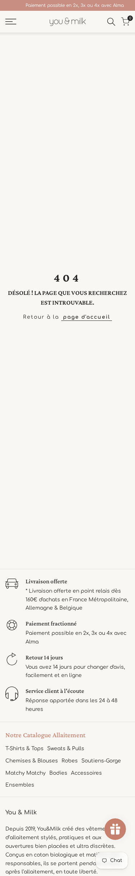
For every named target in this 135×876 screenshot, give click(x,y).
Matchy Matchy (25, 773)
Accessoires (86, 773)
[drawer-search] (111, 22)
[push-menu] (10, 21)
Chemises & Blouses (31, 761)
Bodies (58, 773)
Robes (70, 761)
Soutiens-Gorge (101, 761)
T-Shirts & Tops (24, 748)
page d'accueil (86, 317)
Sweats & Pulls (65, 748)
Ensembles (19, 785)
